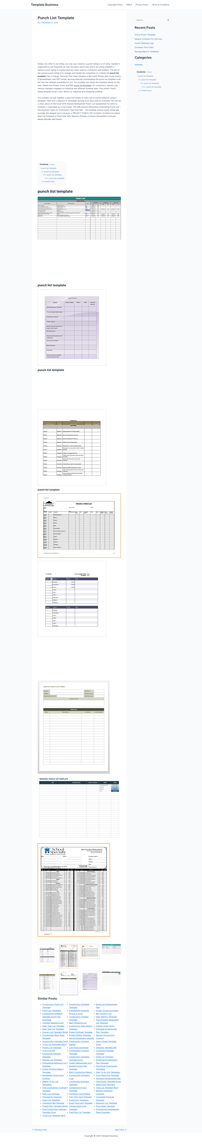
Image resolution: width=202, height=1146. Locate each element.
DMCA (129, 5)
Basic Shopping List (78, 1023)
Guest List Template (51, 1100)
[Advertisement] (57, 44)
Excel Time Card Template (80, 1103)
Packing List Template (52, 1060)
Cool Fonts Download (78, 1047)
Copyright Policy (115, 5)
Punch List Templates (51, 1010)
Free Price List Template (79, 1112)
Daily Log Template (51, 1094)
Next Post (120, 1130)
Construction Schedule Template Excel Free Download (52, 1016)
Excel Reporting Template (107, 1075)
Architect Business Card (52, 1023)
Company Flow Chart (144, 47)
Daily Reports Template (106, 1017)
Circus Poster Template (145, 35)
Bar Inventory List (104, 1013)
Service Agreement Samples (81, 1038)
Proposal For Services (52, 1097)
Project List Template (51, 1047)
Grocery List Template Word (54, 1032)
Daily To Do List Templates (108, 1072)
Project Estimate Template (80, 1032)
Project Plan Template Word (54, 1106)
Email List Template (104, 1057)
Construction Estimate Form (54, 1041)
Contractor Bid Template (53, 1103)
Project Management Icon (80, 1063)
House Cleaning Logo (144, 43)
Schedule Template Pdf (106, 1047)
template (138, 64)
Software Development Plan (108, 1078)
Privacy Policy (142, 5)
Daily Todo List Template (53, 1026)
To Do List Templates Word (54, 1044)
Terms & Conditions (160, 5)
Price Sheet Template (105, 1106)
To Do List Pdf (48, 1050)
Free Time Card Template (80, 1097)
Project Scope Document (107, 1010)
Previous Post (39, 1130)
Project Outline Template (80, 1035)
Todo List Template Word (107, 1088)
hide (52, 164)
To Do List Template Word (53, 1115)
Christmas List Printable (79, 1094)
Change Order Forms (105, 1026)
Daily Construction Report (80, 1072)
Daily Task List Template (53, 1029)
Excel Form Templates (79, 1100)
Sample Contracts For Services (148, 39)
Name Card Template (105, 1084)
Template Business (44, 4)
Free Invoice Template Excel (108, 1081)
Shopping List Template (106, 1103)
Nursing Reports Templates (147, 51)
